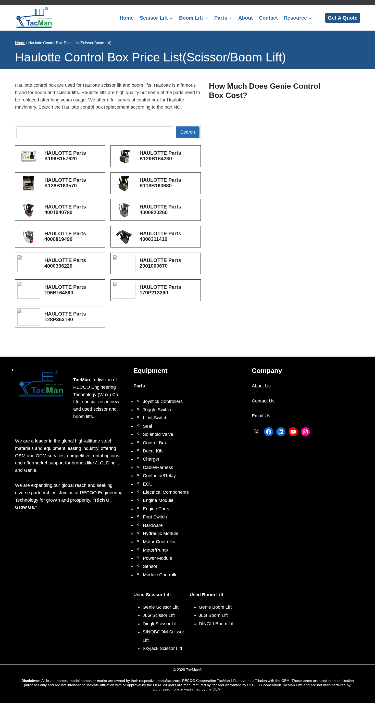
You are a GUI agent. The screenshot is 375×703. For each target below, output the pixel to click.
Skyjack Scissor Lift (162, 648)
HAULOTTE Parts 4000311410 (160, 236)
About (245, 18)
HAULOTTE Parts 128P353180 (65, 316)
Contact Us (263, 400)
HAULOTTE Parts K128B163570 (65, 182)
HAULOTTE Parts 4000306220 (65, 263)
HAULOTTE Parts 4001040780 (65, 209)
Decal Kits (153, 450)
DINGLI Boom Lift (217, 623)
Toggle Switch (157, 409)
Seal (147, 426)
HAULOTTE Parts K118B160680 (160, 182)
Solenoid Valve (158, 434)
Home (127, 18)
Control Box (155, 442)
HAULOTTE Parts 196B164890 (65, 289)
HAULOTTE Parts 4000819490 (65, 236)
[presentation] (28, 156)
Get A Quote (342, 18)
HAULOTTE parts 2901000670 (160, 263)
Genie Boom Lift (215, 607)
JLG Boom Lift (213, 615)
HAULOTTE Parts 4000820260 (160, 209)
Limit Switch (155, 417)
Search (187, 132)
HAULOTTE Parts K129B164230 (160, 155)
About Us (261, 385)
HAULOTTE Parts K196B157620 (65, 155)
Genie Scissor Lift (161, 607)
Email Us (261, 415)
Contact (268, 18)
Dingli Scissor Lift (160, 623)
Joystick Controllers (163, 401)
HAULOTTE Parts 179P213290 (160, 289)
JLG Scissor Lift (159, 615)
